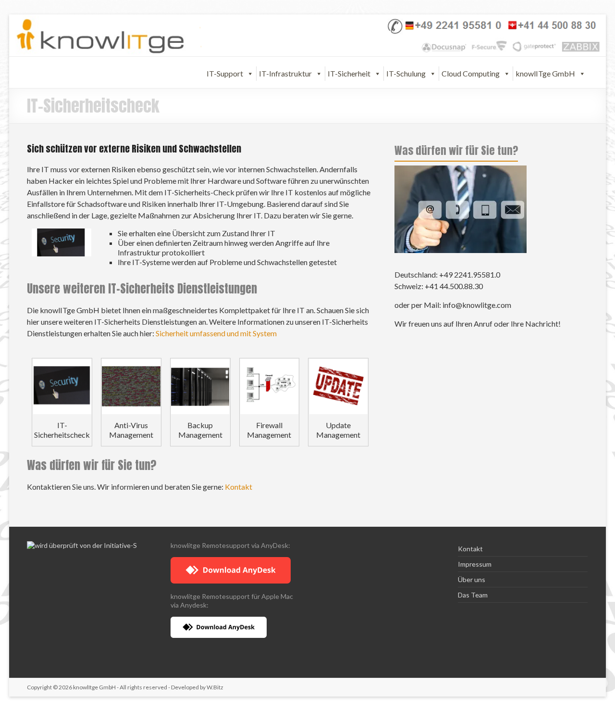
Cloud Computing (471, 73)
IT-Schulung (406, 73)
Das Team (473, 595)
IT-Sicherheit (349, 73)
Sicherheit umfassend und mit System (216, 333)
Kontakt (238, 486)
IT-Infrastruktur (285, 73)
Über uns (471, 579)
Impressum (475, 564)
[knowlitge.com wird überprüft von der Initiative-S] (82, 545)
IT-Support (225, 73)
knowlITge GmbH (545, 73)
